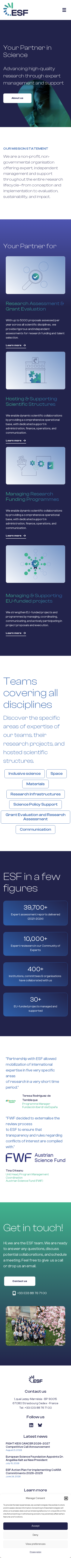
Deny (35, 1535)
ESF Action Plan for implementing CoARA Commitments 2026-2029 (33, 1471)
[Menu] (64, 10)
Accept (36, 1526)
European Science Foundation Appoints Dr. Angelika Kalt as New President (34, 1458)
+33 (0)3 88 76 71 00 (38, 1408)
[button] (66, 1498)
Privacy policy (35, 1552)
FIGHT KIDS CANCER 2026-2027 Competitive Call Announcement (28, 1445)
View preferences (36, 1544)
